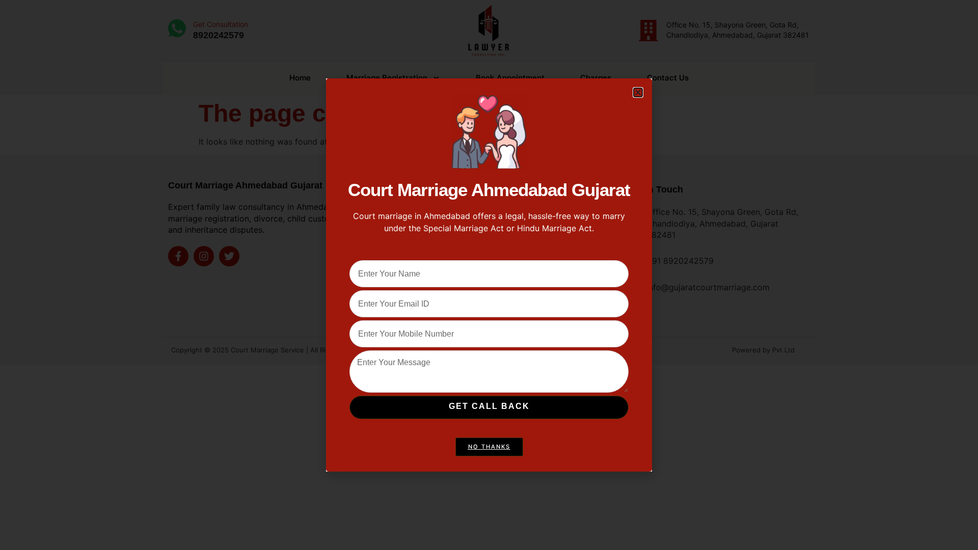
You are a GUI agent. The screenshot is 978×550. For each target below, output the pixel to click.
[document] (489, 275)
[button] (638, 92)
